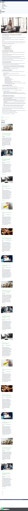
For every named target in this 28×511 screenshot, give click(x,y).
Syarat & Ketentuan (4, 6)
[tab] (2, 491)
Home (3, 3)
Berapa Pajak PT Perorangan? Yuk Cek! (5, 117)
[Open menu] (1, 13)
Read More (3, 147)
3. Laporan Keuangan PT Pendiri (7, 48)
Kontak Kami (3, 8)
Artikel (3, 157)
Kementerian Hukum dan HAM (11, 101)
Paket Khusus (4, 5)
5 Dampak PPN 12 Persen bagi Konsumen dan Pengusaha (6, 134)
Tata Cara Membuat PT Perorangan (7, 46)
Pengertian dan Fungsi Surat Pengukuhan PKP (6, 265)
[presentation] (7, 127)
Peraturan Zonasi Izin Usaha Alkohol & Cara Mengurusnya (6, 238)
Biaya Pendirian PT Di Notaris (4, 119)
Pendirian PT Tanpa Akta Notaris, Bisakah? (6, 186)
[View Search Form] (0, 10)
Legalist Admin (4, 188)
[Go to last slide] (2, 122)
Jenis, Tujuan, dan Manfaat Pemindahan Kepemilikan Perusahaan (6, 160)
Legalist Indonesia (5, 499)
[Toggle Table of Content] (10, 45)
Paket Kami (3, 4)
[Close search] (0, 508)
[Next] (4, 122)
